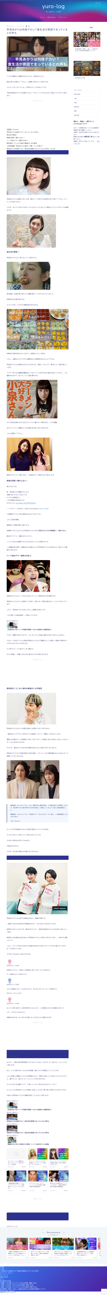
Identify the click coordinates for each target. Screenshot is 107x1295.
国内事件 (76, 106)
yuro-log (53, 6)
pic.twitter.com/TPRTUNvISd (26, 503)
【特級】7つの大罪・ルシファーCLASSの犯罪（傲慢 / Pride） (19, 1283)
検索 (91, 27)
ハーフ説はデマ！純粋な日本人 (17, 140)
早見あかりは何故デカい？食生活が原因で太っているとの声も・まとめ (31, 149)
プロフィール (63, 17)
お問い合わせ (51, 17)
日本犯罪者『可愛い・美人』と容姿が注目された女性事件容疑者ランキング (22, 1289)
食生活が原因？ (12, 135)
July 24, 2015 (44, 508)
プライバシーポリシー (6, 1273)
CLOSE (9, 129)
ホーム (42, 17)
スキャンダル (78, 90)
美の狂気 (76, 115)
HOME (2, 1267)
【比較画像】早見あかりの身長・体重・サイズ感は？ (25, 146)
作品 (75, 102)
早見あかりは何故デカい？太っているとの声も (23, 132)
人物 (28, 26)
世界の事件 (77, 94)
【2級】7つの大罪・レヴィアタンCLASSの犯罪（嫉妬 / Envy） (19, 1287)
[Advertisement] (38, 116)
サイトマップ (4, 1275)
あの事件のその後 (5, 1281)
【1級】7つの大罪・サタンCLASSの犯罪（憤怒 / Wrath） (17, 1285)
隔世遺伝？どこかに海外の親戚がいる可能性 (22, 143)
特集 (75, 111)
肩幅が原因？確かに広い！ (16, 138)
